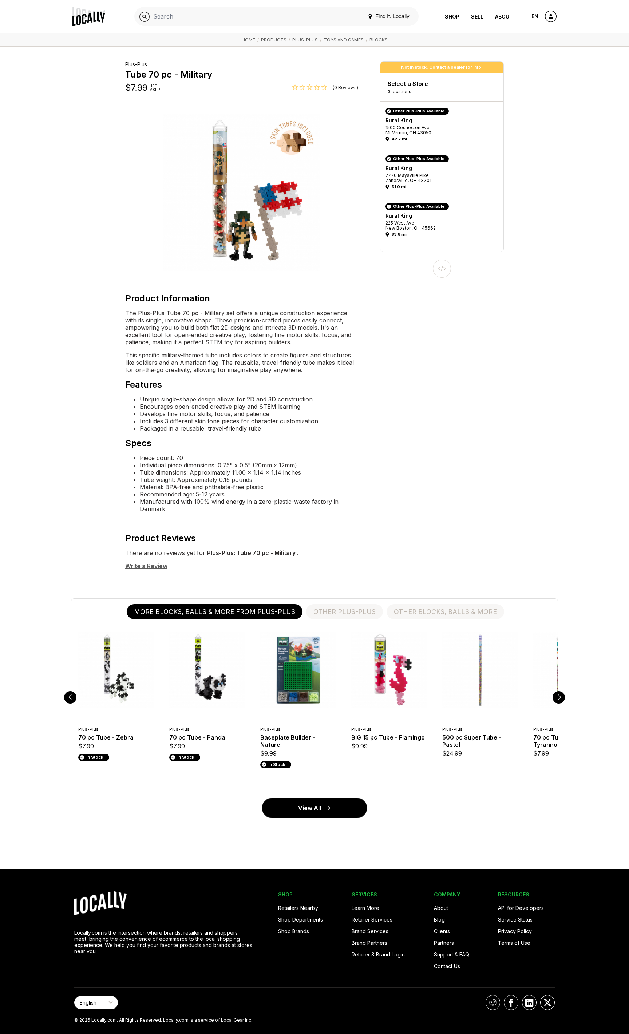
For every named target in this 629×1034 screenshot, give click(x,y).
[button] (444, 127)
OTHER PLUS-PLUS (344, 611)
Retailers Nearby (298, 908)
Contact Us (447, 966)
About (504, 16)
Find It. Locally (392, 16)
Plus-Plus (305, 40)
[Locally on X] (547, 1002)
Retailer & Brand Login (378, 954)
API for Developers (521, 908)
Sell (477, 16)
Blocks (378, 40)
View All (309, 808)
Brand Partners (369, 943)
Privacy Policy (515, 931)
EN (534, 16)
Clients (442, 931)
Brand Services (370, 931)
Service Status (515, 919)
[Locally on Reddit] (493, 1002)
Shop (452, 16)
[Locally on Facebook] (511, 1002)
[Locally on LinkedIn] (529, 1002)
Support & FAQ (451, 954)
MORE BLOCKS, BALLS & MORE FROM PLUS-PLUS (214, 611)
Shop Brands (293, 931)
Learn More (365, 908)
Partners (444, 943)
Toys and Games (344, 40)
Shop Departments (300, 919)
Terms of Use (514, 943)
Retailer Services (372, 919)
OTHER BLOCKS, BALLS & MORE (445, 611)
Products (273, 40)
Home (248, 40)
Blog (439, 919)
